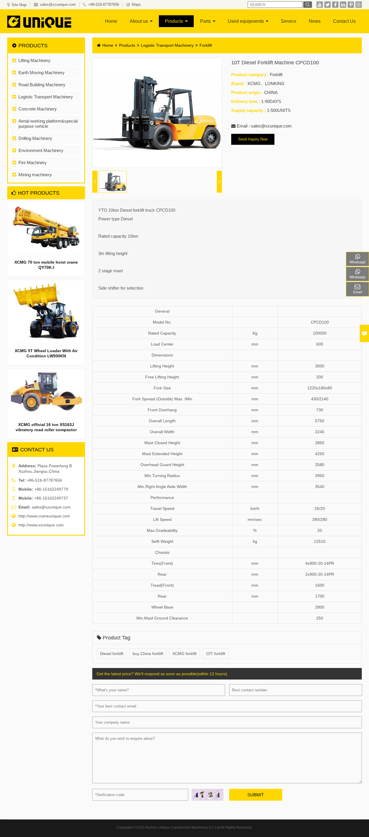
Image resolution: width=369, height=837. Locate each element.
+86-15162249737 (51, 498)
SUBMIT (255, 794)
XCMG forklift (184, 653)
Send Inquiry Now (253, 139)
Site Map (19, 5)
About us (139, 21)
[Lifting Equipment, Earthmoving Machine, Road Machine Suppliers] (44, 21)
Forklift (205, 45)
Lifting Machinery (34, 60)
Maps (136, 4)
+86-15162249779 (51, 489)
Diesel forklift (111, 653)
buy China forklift (148, 653)
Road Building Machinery (41, 84)
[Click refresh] (207, 795)
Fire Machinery (32, 162)
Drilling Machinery (35, 138)
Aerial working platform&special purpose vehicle (48, 124)
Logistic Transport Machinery (45, 96)
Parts (205, 21)
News (315, 21)
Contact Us (344, 21)
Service (288, 21)
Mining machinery (35, 174)
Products (174, 21)
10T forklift (215, 653)
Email (357, 292)
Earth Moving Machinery (41, 72)
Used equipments (246, 21)
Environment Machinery (40, 150)
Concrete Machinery (37, 108)
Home (111, 21)
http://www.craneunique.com (44, 516)
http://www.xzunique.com (41, 525)
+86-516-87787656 (103, 4)
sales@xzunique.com (58, 4)
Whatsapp (358, 262)
